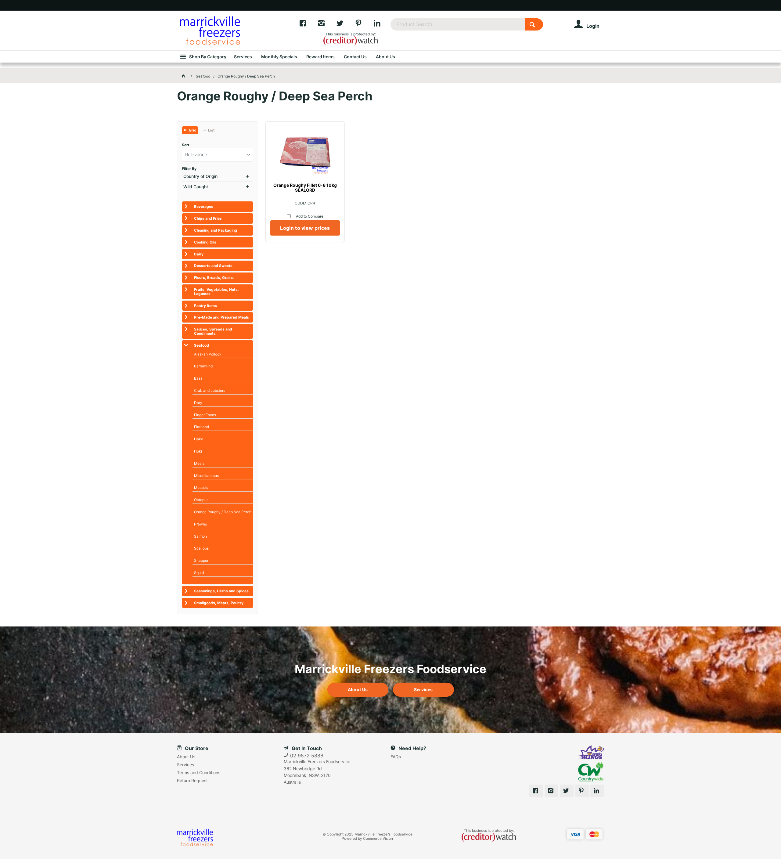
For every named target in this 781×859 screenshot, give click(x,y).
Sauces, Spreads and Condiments (213, 331)
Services (423, 689)
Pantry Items (205, 305)
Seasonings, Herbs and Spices (221, 591)
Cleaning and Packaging (215, 230)
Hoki (198, 451)
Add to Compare (309, 216)
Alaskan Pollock (207, 354)
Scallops (201, 548)
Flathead (201, 426)
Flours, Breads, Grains (214, 277)
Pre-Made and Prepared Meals (221, 317)
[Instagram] (327, 25)
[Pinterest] (364, 25)
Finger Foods (205, 415)
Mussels (201, 487)
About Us (358, 689)
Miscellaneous (206, 475)
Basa (198, 378)
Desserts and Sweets (213, 265)
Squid (199, 572)
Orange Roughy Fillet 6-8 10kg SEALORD (305, 188)
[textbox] (457, 24)
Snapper (201, 560)
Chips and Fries (208, 218)
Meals (199, 463)
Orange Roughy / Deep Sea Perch (222, 512)
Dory (198, 402)
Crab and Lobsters (209, 390)
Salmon (200, 536)
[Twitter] (345, 25)
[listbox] (217, 154)
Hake (198, 439)
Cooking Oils (205, 242)
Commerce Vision (378, 838)
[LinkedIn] (381, 25)
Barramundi (204, 366)
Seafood (201, 345)
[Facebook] (308, 25)
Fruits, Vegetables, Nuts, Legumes (216, 291)
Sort (185, 145)
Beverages (203, 206)
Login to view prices (305, 228)
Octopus (201, 499)
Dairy (198, 254)
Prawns (200, 524)
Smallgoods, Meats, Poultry (218, 603)
